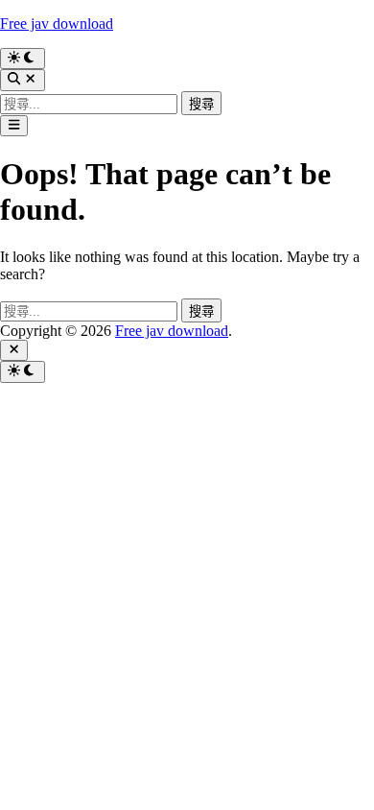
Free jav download (56, 23)
